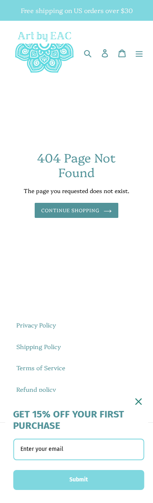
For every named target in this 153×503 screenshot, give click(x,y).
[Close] (138, 401)
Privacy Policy (36, 325)
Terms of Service (40, 367)
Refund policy (36, 389)
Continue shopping (70, 209)
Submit (78, 479)
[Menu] (139, 53)
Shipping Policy (38, 346)
